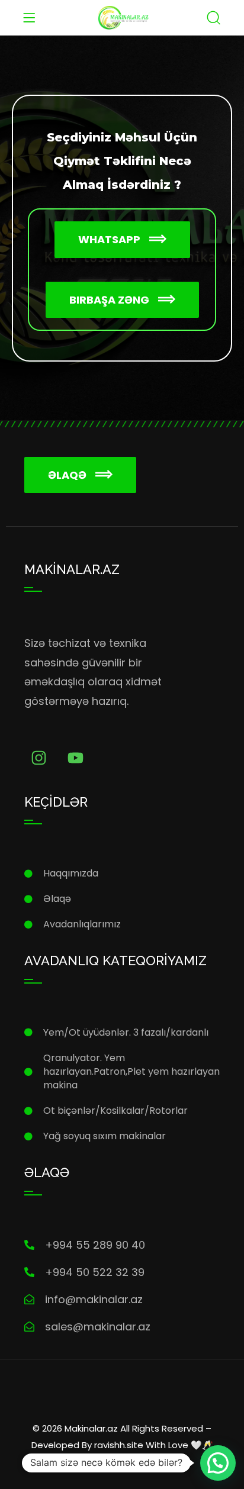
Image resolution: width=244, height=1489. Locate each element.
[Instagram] (38, 757)
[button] (122, 239)
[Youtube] (75, 757)
